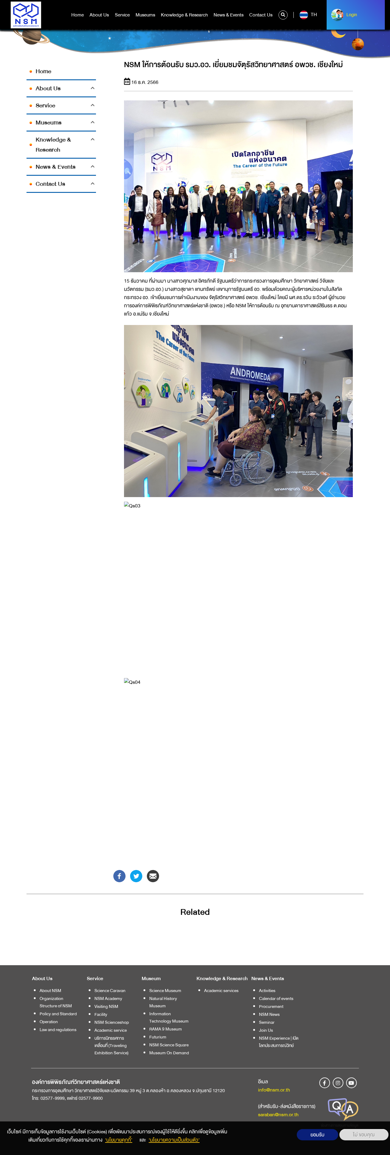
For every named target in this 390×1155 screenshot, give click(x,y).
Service (122, 15)
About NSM (50, 990)
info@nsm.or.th (274, 1090)
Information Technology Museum (169, 1017)
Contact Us (260, 15)
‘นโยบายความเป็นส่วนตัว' (174, 1140)
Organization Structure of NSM (56, 1002)
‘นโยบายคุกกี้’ (118, 1140)
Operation (49, 1021)
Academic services (221, 990)
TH (313, 15)
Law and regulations (58, 1029)
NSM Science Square (169, 1045)
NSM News (269, 1014)
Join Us (266, 1030)
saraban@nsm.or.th (278, 1114)
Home (77, 15)
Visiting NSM (106, 1006)
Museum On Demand (169, 1052)
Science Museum (165, 990)
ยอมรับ (317, 1135)
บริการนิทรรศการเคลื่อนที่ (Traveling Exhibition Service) (111, 1045)
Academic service (110, 1030)
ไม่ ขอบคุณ (364, 1135)
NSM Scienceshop (111, 1022)
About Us (99, 15)
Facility (100, 1014)
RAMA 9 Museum (165, 1029)
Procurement (271, 1006)
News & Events (228, 15)
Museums (145, 15)
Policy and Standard (58, 1013)
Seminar (267, 1022)
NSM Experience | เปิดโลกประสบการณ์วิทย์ (279, 1041)
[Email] (153, 876)
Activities (267, 990)
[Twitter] (136, 876)
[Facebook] (119, 876)
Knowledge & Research (184, 15)
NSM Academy (108, 998)
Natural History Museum (163, 1002)
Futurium (157, 1037)
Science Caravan (110, 990)
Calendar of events (276, 998)
